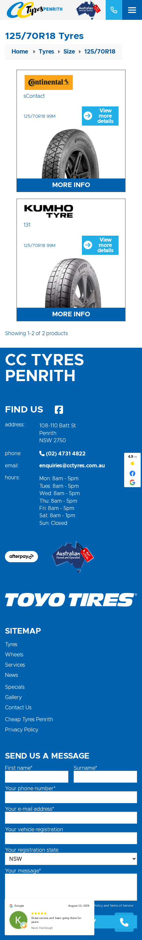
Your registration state (31, 850)
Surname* (85, 768)
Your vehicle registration (34, 829)
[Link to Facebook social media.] (59, 410)
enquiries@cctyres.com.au (72, 465)
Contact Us (18, 707)
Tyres (11, 644)
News (11, 675)
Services (15, 665)
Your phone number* (30, 788)
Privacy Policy (21, 729)
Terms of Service (121, 905)
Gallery (13, 697)
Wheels (14, 654)
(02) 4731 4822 (65, 453)
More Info (71, 185)
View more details (105, 116)
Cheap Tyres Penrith (29, 719)
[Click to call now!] (114, 10)
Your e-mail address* (29, 809)
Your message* (23, 871)
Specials (15, 687)
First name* (18, 768)
